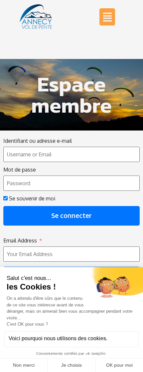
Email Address (20, 240)
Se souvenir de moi (31, 198)
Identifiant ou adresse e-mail (37, 140)
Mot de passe (19, 169)
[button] (107, 17)
